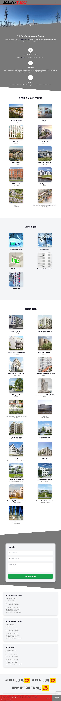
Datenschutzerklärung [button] (7, 699)
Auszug (23, 57)
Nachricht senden (30, 576)
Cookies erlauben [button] (56, 698)
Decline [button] (48, 698)
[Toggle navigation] (56, 2)
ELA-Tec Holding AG (23, 40)
